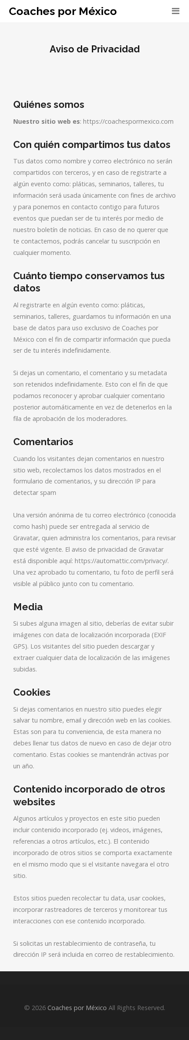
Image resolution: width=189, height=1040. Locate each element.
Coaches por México (63, 11)
